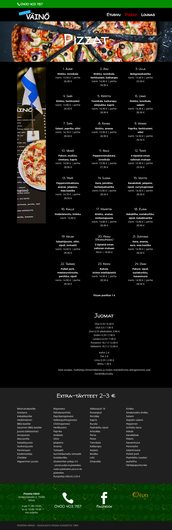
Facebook (104, 506)
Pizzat (131, 15)
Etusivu (114, 15)
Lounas (148, 15)
